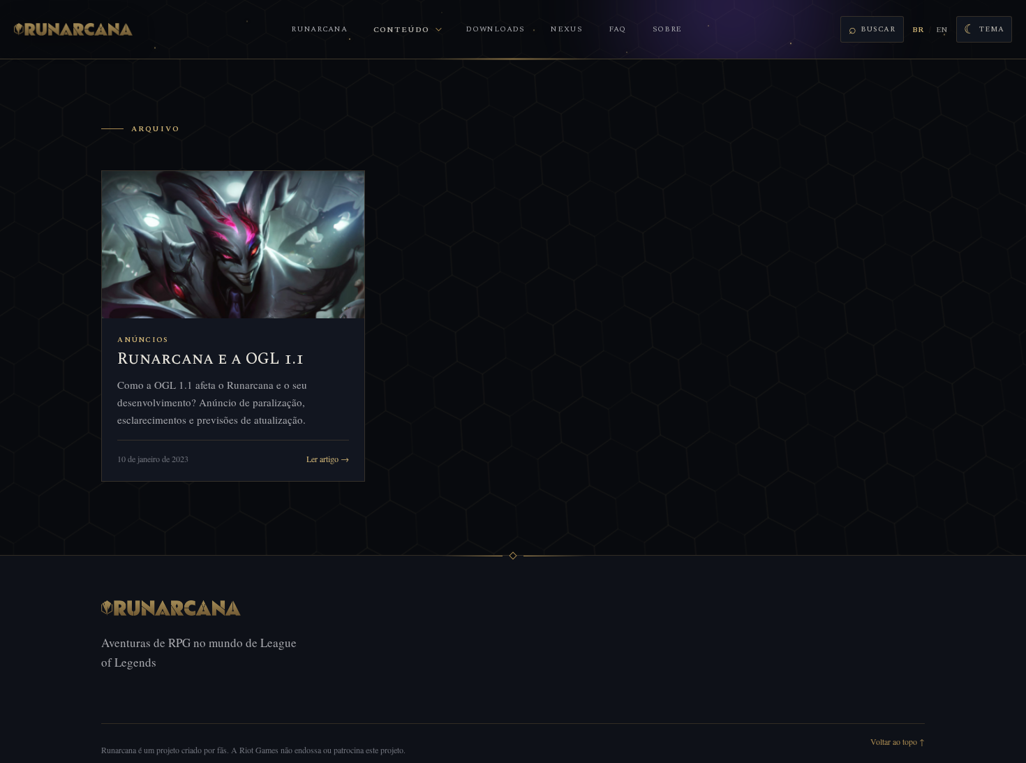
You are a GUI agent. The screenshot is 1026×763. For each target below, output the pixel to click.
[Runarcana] (73, 29)
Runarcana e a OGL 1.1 (210, 359)
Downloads (495, 29)
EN (941, 30)
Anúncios (142, 340)
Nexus (567, 29)
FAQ (617, 29)
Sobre (668, 29)
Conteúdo (401, 30)
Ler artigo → (327, 458)
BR (917, 30)
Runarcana (319, 29)
